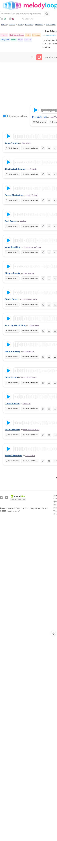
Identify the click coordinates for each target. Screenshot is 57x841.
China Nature (11, 377)
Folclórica (36, 35)
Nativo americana (16, 35)
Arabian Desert (12, 429)
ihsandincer (26, 143)
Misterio (4, 35)
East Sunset (11, 221)
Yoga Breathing (12, 247)
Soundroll (26, 403)
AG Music (32, 169)
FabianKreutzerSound (32, 247)
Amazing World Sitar (15, 325)
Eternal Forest (39, 117)
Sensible (27, 39)
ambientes (39, 24)
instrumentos (51, 24)
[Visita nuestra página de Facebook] (1, 497)
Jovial (20, 39)
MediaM (23, 221)
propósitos (29, 24)
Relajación (5, 39)
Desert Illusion (12, 403)
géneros (12, 24)
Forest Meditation (14, 195)
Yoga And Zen (12, 143)
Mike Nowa (50, 35)
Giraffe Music (28, 351)
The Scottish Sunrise (15, 169)
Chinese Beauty (12, 273)
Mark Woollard (32, 195)
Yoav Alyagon (28, 273)
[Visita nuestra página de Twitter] (6, 497)
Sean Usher (30, 455)
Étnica (27, 35)
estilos (20, 24)
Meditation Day (12, 351)
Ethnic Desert (11, 299)
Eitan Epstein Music (29, 299)
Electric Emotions (13, 455)
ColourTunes (34, 325)
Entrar (29, 19)
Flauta (13, 39)
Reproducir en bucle (17, 116)
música (4, 24)
